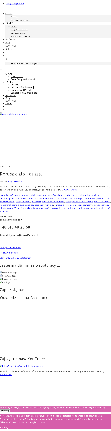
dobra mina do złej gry (90, 195)
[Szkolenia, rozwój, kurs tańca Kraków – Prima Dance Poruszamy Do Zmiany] (55, 8)
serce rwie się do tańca (53, 201)
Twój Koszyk (15, 3)
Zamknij (4, 427)
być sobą (4, 195)
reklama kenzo (7, 201)
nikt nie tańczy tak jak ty (47, 198)
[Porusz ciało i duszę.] (55, 138)
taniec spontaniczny (82, 205)
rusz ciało (36, 201)
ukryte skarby (6, 208)
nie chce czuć (27, 198)
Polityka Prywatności (10, 247)
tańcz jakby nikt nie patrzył (79, 201)
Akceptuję (5, 411)
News (16, 181)
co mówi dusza (70, 195)
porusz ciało (66, 198)
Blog (10, 181)
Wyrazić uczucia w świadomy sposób (32, 208)
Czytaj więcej (70, 190)
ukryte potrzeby (101, 205)
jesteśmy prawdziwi (9, 198)
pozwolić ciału (103, 198)
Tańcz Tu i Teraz (102, 201)
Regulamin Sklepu (9, 253)
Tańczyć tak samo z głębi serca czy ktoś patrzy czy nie (26, 205)
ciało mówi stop (39, 195)
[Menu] (1, 69)
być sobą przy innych (20, 195)
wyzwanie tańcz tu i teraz (63, 208)
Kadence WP (6, 374)
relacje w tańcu (23, 201)
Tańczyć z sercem (62, 205)
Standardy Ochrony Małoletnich (15, 258)
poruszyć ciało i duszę (84, 198)
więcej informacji (97, 407)
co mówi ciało (55, 195)
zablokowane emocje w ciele (92, 208)
